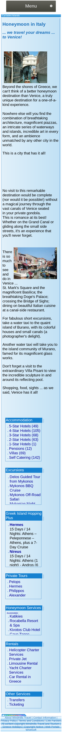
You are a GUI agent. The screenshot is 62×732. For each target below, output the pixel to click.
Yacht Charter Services (20, 670)
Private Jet (18, 659)
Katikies (16, 616)
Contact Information (44, 717)
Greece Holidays (12, 726)
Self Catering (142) (24, 457)
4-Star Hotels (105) (24, 430)
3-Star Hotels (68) (23, 435)
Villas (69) (17, 453)
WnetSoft (31, 729)
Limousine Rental (23, 663)
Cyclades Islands (11, 15)
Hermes (16, 524)
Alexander (17, 595)
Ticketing (16, 704)
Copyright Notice (33, 726)
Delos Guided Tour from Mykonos (25, 479)
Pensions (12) (20, 448)
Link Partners (53, 720)
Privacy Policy (9, 720)
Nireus (15, 551)
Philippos (16, 591)
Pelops (14, 582)
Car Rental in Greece (20, 679)
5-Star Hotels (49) (23, 426)
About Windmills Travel (18, 717)
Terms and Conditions (31, 720)
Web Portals (52, 726)
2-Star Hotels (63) (23, 439)
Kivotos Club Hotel (25, 630)
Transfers (17, 700)
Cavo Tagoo (19, 634)
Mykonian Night (22, 504)
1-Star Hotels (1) (22, 444)
